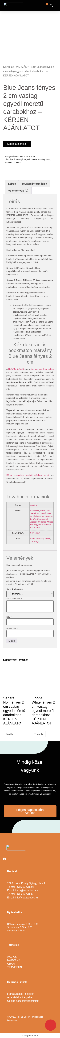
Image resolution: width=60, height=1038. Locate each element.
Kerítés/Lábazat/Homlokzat (41, 516)
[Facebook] (11, 859)
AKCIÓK (12, 956)
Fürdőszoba (45, 513)
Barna (32, 539)
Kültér (38, 533)
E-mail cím (12, 629)
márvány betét (44, 159)
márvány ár (32, 159)
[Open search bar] (51, 5)
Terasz (37, 527)
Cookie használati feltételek (23, 1001)
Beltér (32, 533)
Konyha (33, 519)
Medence (42, 522)
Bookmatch (34, 511)
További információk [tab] (34, 183)
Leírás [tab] (12, 183)
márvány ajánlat (19, 159)
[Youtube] (17, 859)
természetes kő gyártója (42, 369)
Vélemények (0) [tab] (18, 190)
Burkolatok (45, 511)
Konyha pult (42, 519)
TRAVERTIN (14, 967)
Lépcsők (33, 522)
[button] (34, 5)
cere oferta (20, 156)
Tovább (10, 734)
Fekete (47, 539)
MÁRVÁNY (22, 67)
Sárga (36, 541)
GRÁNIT (12, 963)
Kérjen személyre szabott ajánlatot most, (27, 475)
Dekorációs (35, 513)
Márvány (33, 505)
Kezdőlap (8, 67)
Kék (31, 541)
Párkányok (46, 525)
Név (9, 617)
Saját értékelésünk (15, 589)
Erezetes (40, 539)
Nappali (37, 525)
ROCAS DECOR (16, 369)
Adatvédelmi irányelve (19, 997)
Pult (31, 527)
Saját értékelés (14, 599)
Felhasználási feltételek (20, 993)
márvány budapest (13, 162)
